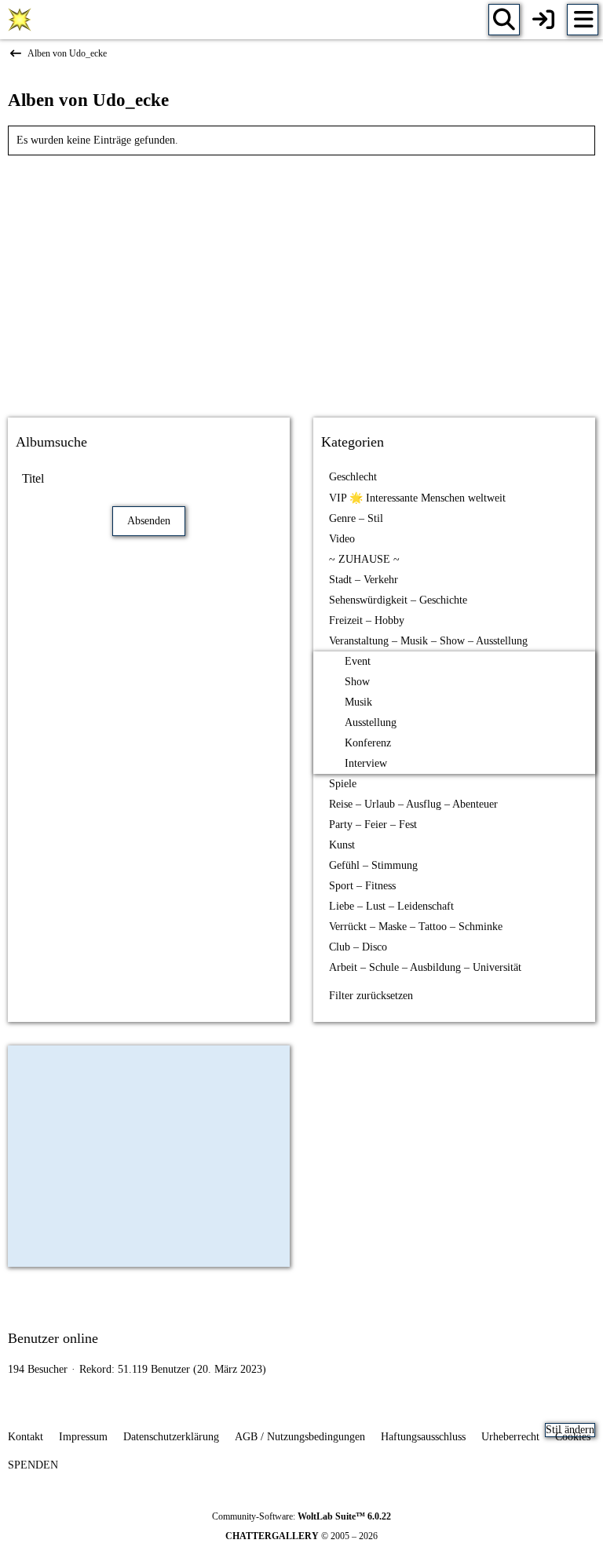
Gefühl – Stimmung (373, 865)
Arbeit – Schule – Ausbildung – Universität (425, 967)
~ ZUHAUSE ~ (364, 559)
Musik (358, 702)
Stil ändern (570, 1430)
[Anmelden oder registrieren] (543, 19)
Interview (366, 763)
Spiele (342, 784)
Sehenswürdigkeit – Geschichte (398, 600)
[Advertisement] (301, 281)
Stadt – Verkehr (363, 580)
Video (342, 539)
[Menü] (582, 19)
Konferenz (368, 743)
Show (357, 682)
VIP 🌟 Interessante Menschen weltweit (417, 498)
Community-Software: (301, 1516)
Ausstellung (371, 722)
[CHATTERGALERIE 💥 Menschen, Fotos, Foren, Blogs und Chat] (20, 19)
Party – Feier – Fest (373, 824)
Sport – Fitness (362, 886)
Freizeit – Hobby (366, 620)
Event (358, 661)
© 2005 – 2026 (301, 1536)
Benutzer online (53, 1338)
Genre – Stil (356, 518)
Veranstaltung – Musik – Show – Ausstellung (428, 641)
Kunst (342, 845)
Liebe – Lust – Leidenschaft (391, 906)
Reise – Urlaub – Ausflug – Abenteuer (413, 804)
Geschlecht (353, 477)
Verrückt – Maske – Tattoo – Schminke (415, 926)
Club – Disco (358, 947)
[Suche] (504, 19)
